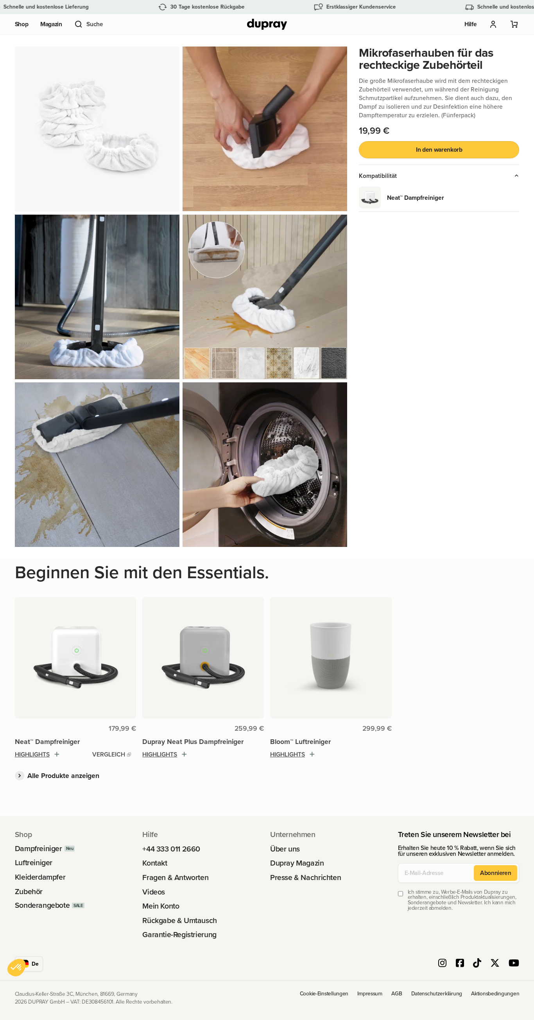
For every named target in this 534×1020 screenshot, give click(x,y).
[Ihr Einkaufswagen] (514, 24)
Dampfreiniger (38, 849)
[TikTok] (477, 964)
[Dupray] (267, 24)
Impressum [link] (369, 993)
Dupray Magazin (297, 863)
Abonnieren (495, 872)
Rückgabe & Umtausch (179, 921)
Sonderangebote (42, 905)
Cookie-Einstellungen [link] (324, 993)
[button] (88, 24)
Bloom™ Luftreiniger (300, 741)
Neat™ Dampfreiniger (47, 741)
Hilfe (470, 24)
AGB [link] (396, 993)
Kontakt (154, 863)
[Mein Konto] (493, 24)
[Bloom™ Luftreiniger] (331, 658)
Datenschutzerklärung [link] (436, 993)
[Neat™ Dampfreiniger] (75, 658)
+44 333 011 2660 (171, 849)
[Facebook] (460, 964)
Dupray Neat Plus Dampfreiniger (193, 741)
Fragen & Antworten (175, 878)
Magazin (51, 24)
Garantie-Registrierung (179, 935)
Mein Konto (160, 906)
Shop (22, 24)
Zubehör (29, 892)
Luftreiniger (33, 863)
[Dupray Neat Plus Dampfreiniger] (203, 658)
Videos (153, 892)
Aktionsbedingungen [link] (495, 993)
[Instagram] (442, 964)
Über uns (285, 849)
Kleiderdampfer (40, 877)
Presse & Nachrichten (305, 878)
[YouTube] (514, 964)
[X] (495, 964)
